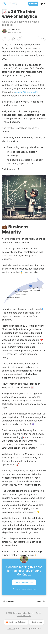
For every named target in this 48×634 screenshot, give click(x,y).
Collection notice (24, 615)
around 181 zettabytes (26, 92)
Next (39, 601)
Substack (11, 628)
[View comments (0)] (13, 38)
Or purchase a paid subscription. (24, 589)
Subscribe (33, 3)
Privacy (31, 613)
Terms (38, 613)
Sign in (42, 3)
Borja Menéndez (15, 30)
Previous (10, 601)
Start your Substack (17, 622)
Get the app (36, 622)
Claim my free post (24, 582)
